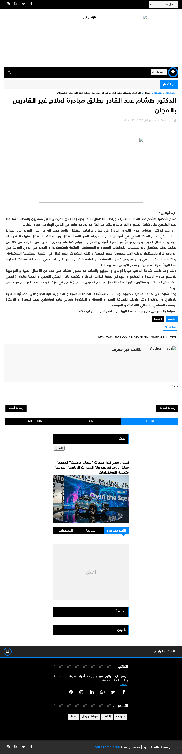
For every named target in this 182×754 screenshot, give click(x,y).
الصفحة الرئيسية (165, 93)
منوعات (120, 717)
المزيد (124, 685)
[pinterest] (70, 692)
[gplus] (102, 692)
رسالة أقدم (16, 408)
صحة (147, 93)
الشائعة (91, 531)
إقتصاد (107, 717)
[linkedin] (92, 692)
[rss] (15, 4)
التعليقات (66, 531)
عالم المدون (151, 747)
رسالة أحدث (167, 408)
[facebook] (31, 4)
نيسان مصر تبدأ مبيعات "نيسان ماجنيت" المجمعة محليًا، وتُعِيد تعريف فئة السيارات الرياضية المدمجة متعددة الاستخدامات (92, 468)
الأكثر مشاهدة (116, 531)
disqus (91, 421)
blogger (149, 421)
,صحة (127, 121)
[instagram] (8, 4)
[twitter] (23, 4)
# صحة (158, 319)
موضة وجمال (90, 717)
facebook (34, 421)
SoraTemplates (107, 747)
